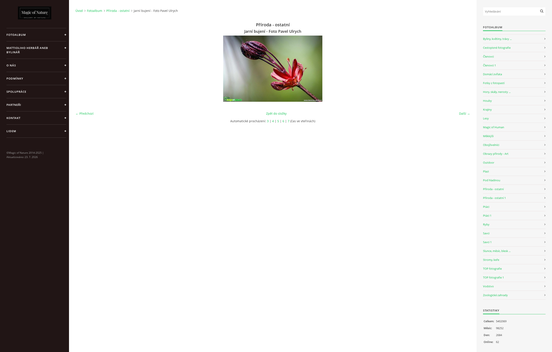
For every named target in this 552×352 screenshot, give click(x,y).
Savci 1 (487, 242)
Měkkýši (488, 136)
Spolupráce (16, 92)
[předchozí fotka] (82, 69)
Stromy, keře (491, 260)
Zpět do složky (276, 113)
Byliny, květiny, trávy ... (497, 39)
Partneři (13, 105)
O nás (11, 65)
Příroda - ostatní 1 (494, 198)
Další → (464, 113)
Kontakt (13, 118)
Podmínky (14, 78)
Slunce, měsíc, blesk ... (497, 251)
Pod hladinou (491, 180)
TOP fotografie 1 (493, 277)
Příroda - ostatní (118, 11)
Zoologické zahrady (495, 295)
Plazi (486, 171)
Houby (487, 101)
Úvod (79, 11)
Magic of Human (493, 127)
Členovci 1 (489, 65)
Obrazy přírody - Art (495, 154)
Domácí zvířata (492, 74)
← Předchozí (84, 113)
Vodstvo (488, 286)
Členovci (488, 56)
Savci (486, 233)
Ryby (486, 224)
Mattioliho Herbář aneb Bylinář (27, 50)
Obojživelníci (491, 145)
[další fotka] (463, 69)
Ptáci (486, 207)
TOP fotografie (492, 269)
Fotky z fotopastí (494, 83)
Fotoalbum (16, 35)
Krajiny (487, 109)
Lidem (11, 131)
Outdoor (488, 162)
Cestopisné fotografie (497, 48)
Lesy (486, 118)
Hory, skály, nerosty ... (497, 92)
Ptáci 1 (487, 215)
